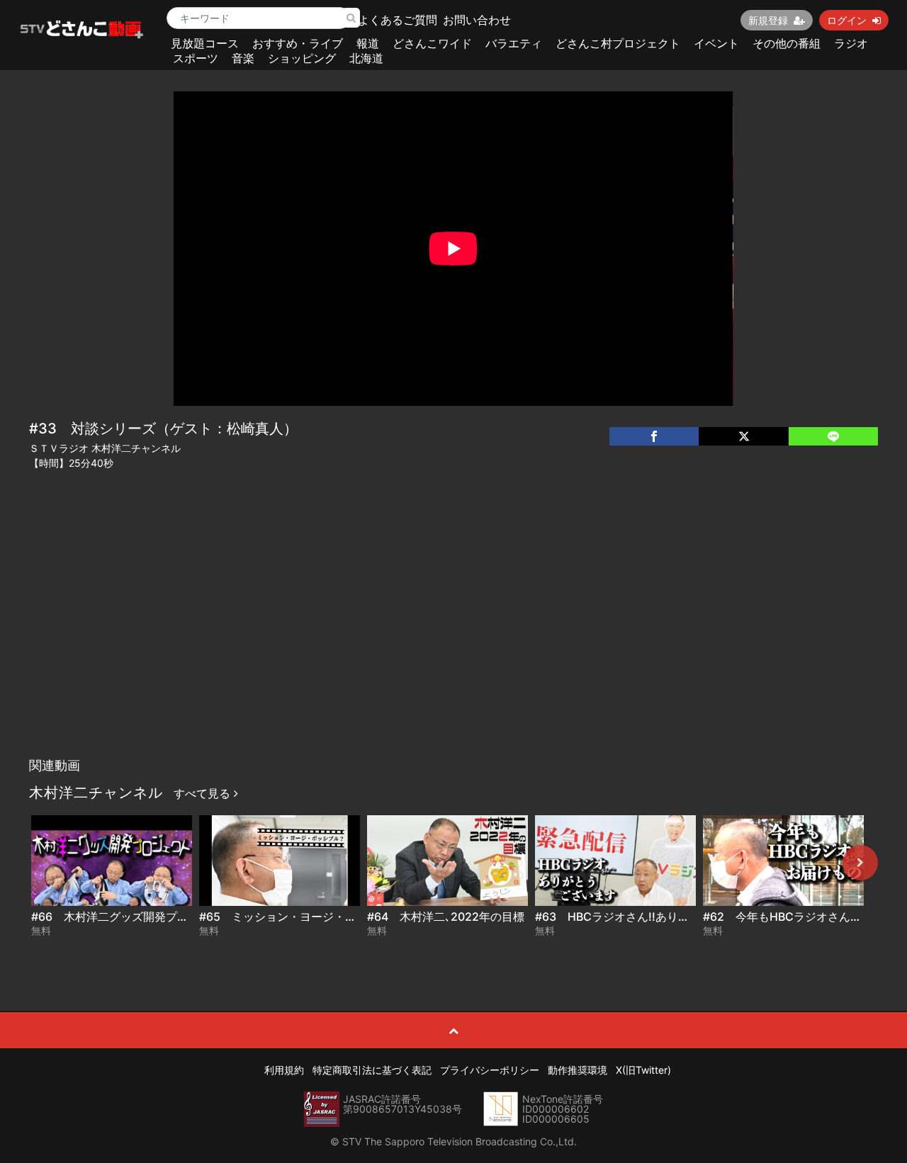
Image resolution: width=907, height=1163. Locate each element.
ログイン (847, 20)
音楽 (243, 58)
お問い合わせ (477, 20)
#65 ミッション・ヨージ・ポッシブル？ (306, 916)
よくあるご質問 (397, 20)
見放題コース (205, 43)
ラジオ (851, 43)
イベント (716, 43)
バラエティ (513, 43)
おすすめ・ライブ (297, 43)
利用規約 (284, 1070)
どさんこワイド (432, 43)
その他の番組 (787, 43)
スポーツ (195, 58)
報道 (367, 43)
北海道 (366, 58)
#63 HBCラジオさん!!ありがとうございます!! (655, 916)
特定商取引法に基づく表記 (372, 1070)
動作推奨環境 (577, 1070)
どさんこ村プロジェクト (618, 43)
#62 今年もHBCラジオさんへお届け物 (805, 916)
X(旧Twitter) (643, 1070)
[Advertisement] (454, 644)
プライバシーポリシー (489, 1070)
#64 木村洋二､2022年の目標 (445, 916)
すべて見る (204, 793)
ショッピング (302, 58)
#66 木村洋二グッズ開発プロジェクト (132, 916)
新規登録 (768, 20)
